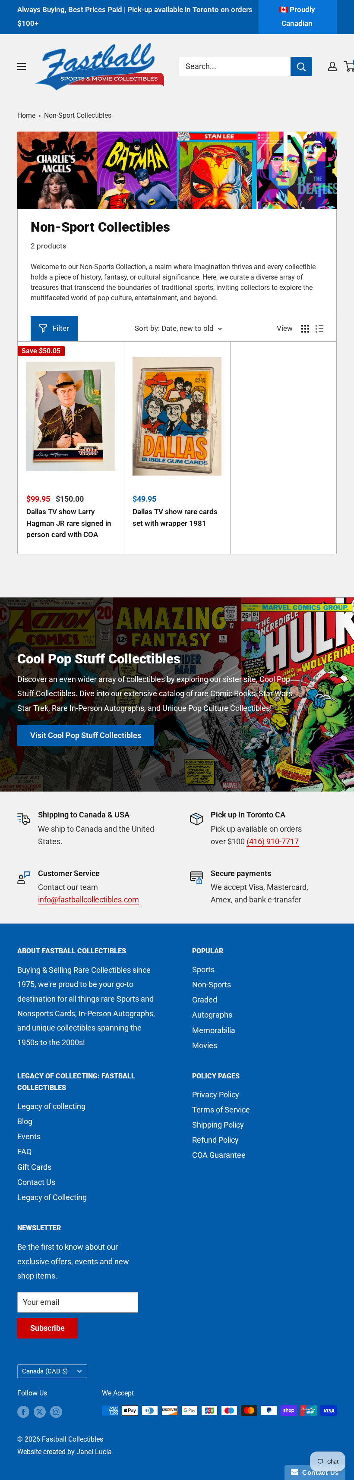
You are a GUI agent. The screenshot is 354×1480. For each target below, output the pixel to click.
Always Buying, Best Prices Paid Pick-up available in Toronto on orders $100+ (135, 16)
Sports (203, 969)
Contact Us (36, 1182)
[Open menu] (21, 66)
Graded (204, 999)
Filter (61, 328)
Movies (204, 1045)
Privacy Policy (215, 1094)
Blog (24, 1121)
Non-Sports (211, 984)
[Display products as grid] (305, 329)
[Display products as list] (319, 329)
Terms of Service (221, 1109)
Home (26, 115)
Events (29, 1136)
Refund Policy (215, 1139)
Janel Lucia (94, 1452)
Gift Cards (34, 1167)
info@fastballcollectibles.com (88, 899)
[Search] (301, 66)
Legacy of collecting (51, 1106)
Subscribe (47, 1327)
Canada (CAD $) (45, 1371)
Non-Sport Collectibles (77, 115)
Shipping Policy (218, 1124)
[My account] (332, 66)
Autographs (212, 1014)
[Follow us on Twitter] (40, 1411)
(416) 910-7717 (273, 841)
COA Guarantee (219, 1154)
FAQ (24, 1151)
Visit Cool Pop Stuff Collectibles (85, 735)
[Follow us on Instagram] (56, 1411)
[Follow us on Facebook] (23, 1411)
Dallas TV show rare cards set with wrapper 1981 (175, 517)
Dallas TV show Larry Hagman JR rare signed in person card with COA (68, 523)
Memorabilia (213, 1030)
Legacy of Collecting (52, 1197)
